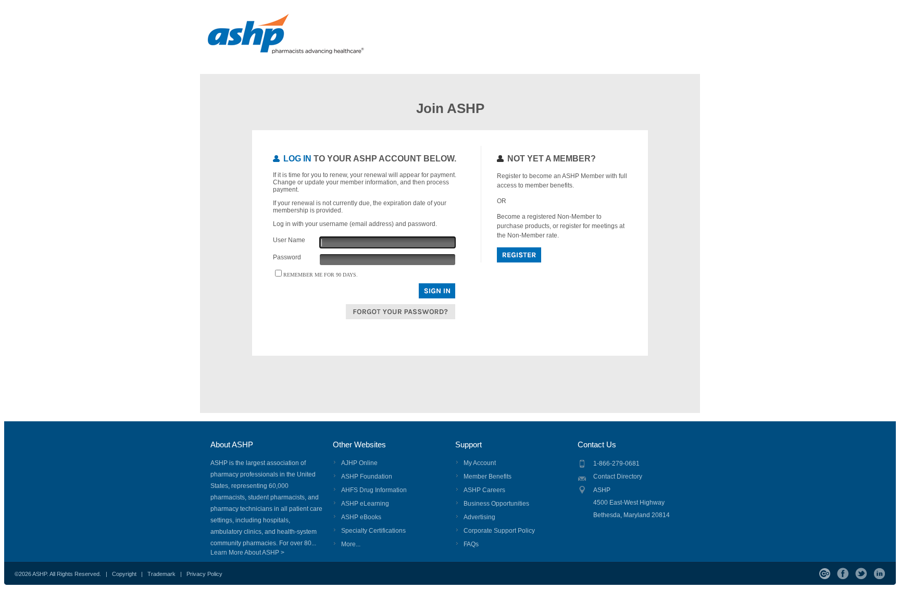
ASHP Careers (484, 490)
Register (519, 254)
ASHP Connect (825, 574)
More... (350, 544)
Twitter (861, 574)
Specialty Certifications (373, 530)
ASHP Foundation (366, 476)
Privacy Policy (204, 574)
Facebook (843, 574)
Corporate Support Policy (499, 530)
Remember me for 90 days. (320, 275)
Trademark (161, 574)
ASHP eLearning (365, 503)
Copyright (124, 574)
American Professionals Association (305, 39)
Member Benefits (487, 476)
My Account (480, 463)
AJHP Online (359, 463)
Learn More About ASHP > (247, 552)
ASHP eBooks (361, 517)
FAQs (471, 544)
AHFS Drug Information (374, 490)
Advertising (479, 517)
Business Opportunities (496, 503)
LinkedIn (879, 574)
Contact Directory (617, 476)
